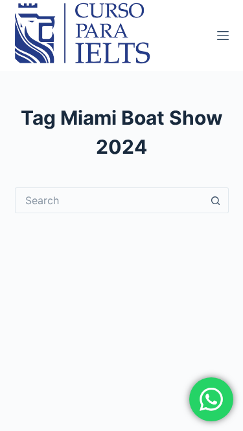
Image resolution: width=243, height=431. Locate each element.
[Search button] (216, 200)
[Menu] (223, 35)
